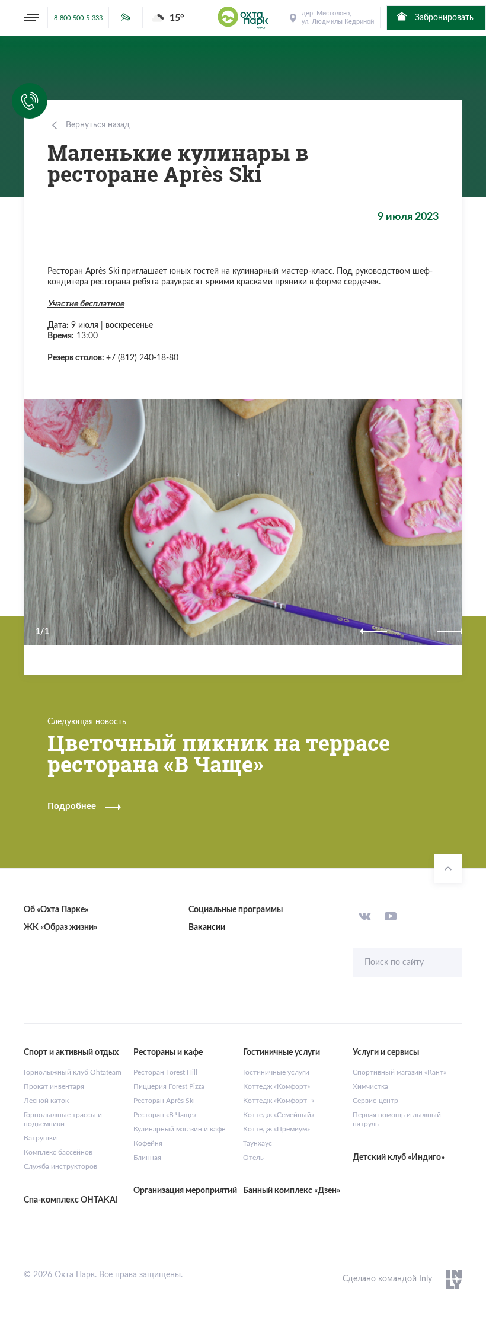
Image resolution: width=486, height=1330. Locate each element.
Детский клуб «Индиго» (399, 1157)
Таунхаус (257, 1143)
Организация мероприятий (185, 1191)
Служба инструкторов (60, 1166)
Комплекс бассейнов (58, 1152)
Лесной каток (46, 1100)
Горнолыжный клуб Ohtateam (73, 1072)
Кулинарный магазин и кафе (179, 1129)
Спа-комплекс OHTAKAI (71, 1200)
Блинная (147, 1157)
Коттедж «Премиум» (276, 1129)
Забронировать (443, 18)
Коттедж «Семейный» (278, 1114)
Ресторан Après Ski (164, 1100)
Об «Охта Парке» (56, 910)
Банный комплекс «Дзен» (291, 1191)
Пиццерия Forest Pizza (168, 1086)
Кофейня (147, 1143)
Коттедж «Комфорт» (276, 1086)
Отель (253, 1157)
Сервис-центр (375, 1100)
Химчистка (370, 1086)
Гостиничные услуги (276, 1072)
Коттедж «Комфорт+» (278, 1100)
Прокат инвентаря (54, 1086)
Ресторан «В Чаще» (164, 1114)
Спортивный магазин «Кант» (399, 1072)
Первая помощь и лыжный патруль (397, 1119)
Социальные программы (235, 910)
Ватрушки (40, 1138)
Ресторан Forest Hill (165, 1072)
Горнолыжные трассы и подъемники (63, 1119)
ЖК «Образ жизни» (60, 927)
